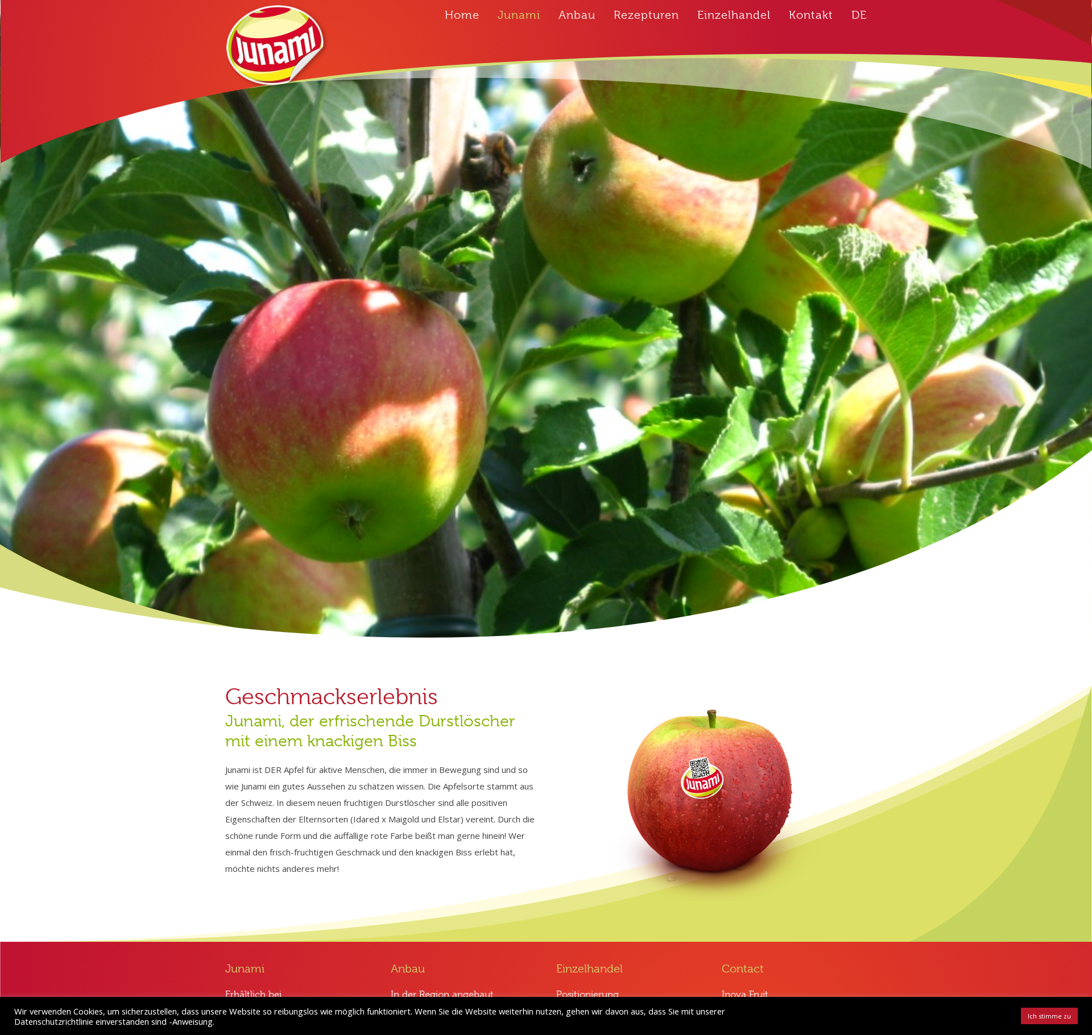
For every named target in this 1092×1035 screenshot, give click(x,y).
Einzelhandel (734, 15)
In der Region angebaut (442, 994)
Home (462, 15)
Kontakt (811, 15)
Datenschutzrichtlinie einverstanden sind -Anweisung (113, 1021)
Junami (519, 15)
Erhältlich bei (253, 994)
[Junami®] (276, 46)
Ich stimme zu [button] (1049, 1016)
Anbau (577, 15)
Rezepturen (646, 15)
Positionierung (587, 994)
